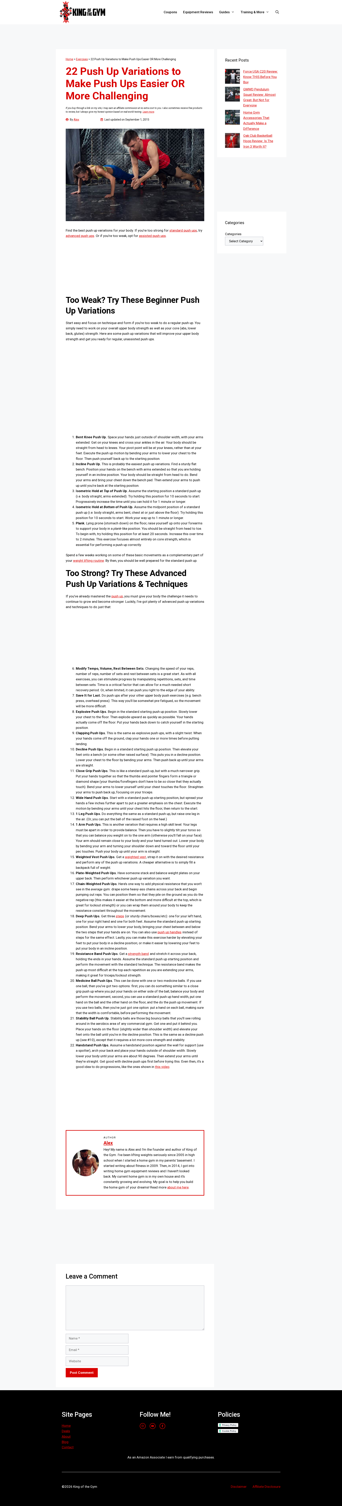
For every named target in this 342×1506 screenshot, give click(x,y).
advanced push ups (80, 236)
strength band (138, 954)
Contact (68, 1447)
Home (69, 59)
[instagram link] (143, 1426)
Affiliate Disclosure (266, 1487)
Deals (66, 1431)
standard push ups (183, 230)
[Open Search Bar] (277, 12)
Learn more (148, 111)
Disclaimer (239, 1487)
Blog (65, 1442)
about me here (178, 1187)
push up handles (169, 932)
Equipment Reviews (198, 12)
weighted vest (135, 857)
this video (162, 1067)
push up (117, 596)
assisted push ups (152, 236)
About (66, 1436)
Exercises (82, 59)
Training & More (252, 12)
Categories (233, 234)
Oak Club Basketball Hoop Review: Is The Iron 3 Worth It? (258, 141)
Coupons (170, 12)
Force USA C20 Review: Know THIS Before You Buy (260, 76)
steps (120, 916)
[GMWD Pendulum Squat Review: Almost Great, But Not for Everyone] (232, 95)
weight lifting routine (88, 561)
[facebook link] (162, 1426)
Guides (224, 12)
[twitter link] (153, 1426)
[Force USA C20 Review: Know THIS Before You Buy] (232, 77)
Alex (76, 119)
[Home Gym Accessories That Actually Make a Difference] (232, 118)
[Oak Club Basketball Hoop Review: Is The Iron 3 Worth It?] (232, 141)
